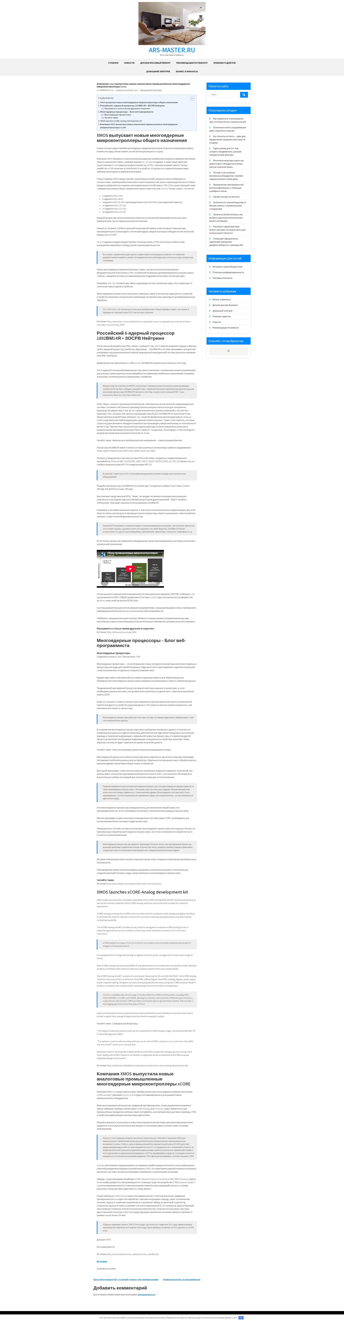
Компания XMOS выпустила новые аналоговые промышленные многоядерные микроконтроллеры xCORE (139, 126)
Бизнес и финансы (187, 71)
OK (241, 1318)
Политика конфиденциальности (228, 272)
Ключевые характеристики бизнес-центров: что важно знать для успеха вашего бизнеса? (227, 229)
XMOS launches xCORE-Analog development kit (121, 121)
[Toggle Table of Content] (191, 98)
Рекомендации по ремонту (192, 63)
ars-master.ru (172, 49)
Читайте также (111, 117)
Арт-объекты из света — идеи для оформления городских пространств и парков (227, 139)
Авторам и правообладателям (227, 266)
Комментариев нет (127, 90)
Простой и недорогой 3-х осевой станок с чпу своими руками (125, 1279)
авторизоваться (146, 1294)
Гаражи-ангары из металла (226, 196)
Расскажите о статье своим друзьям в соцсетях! (127, 108)
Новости (129, 63)
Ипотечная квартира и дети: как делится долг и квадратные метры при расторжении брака (226, 163)
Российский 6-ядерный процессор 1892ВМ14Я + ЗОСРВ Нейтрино (132, 105)
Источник (102, 1261)
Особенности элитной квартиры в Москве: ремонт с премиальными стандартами (227, 205)
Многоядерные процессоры (117, 114)
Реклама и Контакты (222, 278)
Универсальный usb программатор (181, 1279)
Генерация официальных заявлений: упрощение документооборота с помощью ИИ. (226, 242)
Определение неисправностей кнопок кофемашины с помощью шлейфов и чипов (226, 188)
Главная (113, 63)
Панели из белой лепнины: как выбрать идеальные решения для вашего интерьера (226, 217)
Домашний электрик (158, 71)
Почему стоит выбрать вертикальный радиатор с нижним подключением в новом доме (226, 175)
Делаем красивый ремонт (155, 63)
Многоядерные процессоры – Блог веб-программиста (126, 111)
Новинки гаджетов (224, 63)
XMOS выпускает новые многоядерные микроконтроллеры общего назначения (139, 102)
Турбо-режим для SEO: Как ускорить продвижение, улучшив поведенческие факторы (225, 151)
